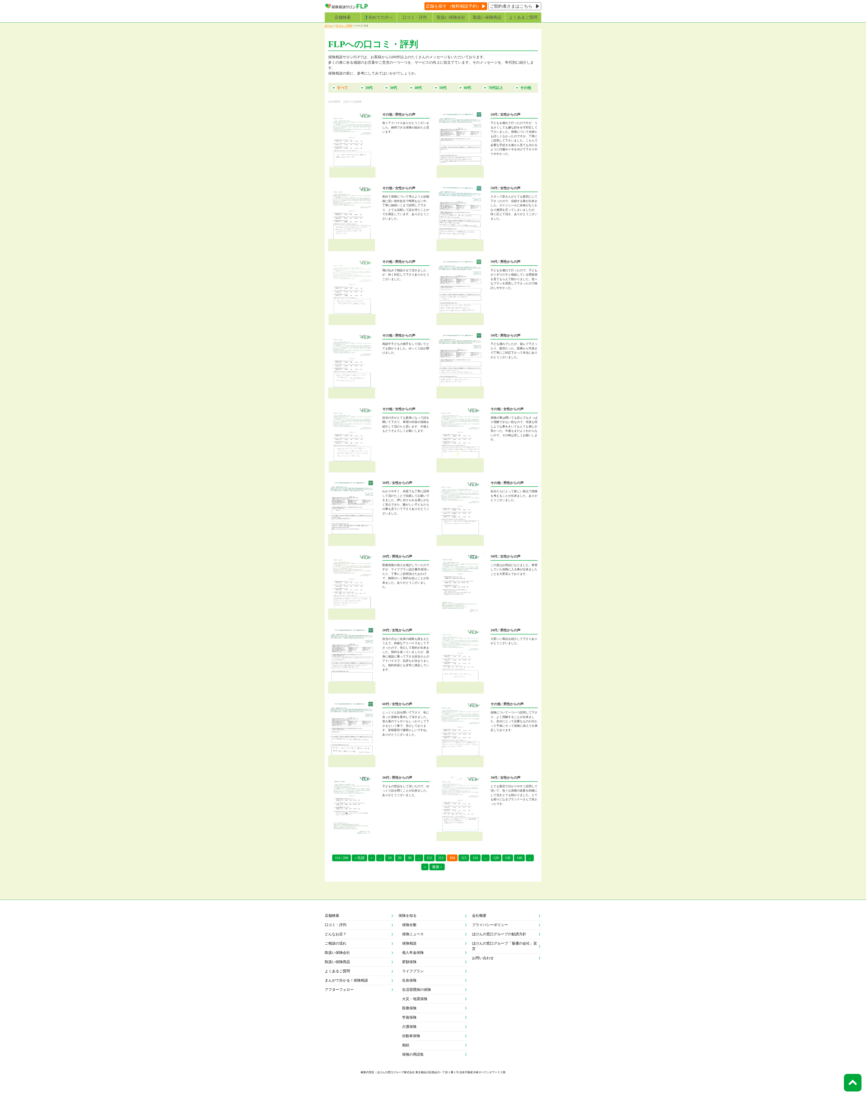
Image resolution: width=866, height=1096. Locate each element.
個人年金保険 (413, 952)
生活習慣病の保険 (416, 990)
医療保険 (409, 1008)
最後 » (437, 867)
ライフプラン (413, 971)
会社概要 (479, 915)
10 (390, 858)
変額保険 (409, 962)
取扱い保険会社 (451, 17)
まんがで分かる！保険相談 (346, 980)
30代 (393, 88)
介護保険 (409, 1027)
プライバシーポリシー (490, 925)
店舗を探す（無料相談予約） (453, 6)
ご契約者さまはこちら (511, 6)
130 (507, 858)
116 (475, 858)
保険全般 (409, 925)
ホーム (329, 25)
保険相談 (409, 943)
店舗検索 (342, 17)
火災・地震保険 (414, 999)
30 (409, 858)
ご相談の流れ (335, 943)
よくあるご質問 (523, 17)
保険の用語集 (413, 1054)
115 (463, 858)
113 (440, 858)
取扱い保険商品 (487, 17)
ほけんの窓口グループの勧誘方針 (499, 934)
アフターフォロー (339, 990)
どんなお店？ (335, 934)
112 (429, 858)
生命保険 (409, 980)
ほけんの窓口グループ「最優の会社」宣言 (504, 946)
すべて (342, 88)
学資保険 (409, 1017)
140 (519, 858)
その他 (525, 88)
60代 (467, 88)
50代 (443, 88)
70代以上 (495, 88)
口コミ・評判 (415, 17)
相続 (405, 1045)
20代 (369, 88)
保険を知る (407, 915)
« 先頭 (359, 858)
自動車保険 (411, 1036)
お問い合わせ (483, 958)
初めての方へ (381, 17)
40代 (418, 88)
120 (496, 858)
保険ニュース (413, 934)
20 (399, 858)
